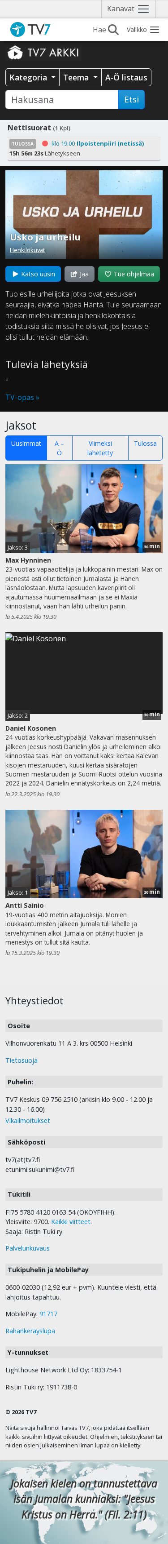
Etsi (131, 99)
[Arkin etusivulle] (43, 52)
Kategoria (29, 77)
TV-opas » (22, 397)
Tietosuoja (21, 1060)
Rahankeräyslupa (30, 1331)
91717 (48, 1313)
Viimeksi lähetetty (100, 448)
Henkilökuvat (27, 250)
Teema (77, 77)
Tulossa (145, 443)
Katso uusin (37, 274)
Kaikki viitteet (70, 1221)
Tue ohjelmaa (133, 274)
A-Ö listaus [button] (126, 77)
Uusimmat (26, 443)
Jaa (83, 274)
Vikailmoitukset (27, 1120)
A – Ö (59, 448)
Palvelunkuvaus (27, 1248)
